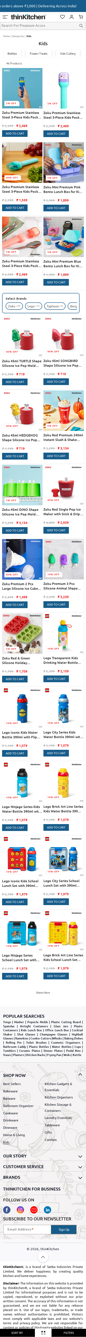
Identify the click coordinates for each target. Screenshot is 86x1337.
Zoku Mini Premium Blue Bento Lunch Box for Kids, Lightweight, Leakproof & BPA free (63, 263)
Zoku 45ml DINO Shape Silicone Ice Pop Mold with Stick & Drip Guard (20, 511)
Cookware (10, 1113)
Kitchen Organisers (59, 1097)
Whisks (57, 1038)
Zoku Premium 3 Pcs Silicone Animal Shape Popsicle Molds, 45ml (60, 586)
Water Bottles (61, 1047)
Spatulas (8, 1026)
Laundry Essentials (58, 1117)
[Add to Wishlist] (40, 107)
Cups (78, 1047)
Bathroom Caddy (14, 1047)
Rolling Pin (14, 1042)
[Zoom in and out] (43, 1333)
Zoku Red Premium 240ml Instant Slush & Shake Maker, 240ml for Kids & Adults (63, 437)
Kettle (77, 1055)
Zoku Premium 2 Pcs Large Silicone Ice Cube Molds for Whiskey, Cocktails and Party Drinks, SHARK (20, 586)
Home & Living (14, 1135)
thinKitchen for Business (32, 1189)
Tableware (52, 1125)
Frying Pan (54, 1055)
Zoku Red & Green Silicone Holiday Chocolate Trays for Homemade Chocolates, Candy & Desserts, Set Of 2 (21, 660)
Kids (6, 1142)
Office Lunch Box (57, 1030)
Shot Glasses (26, 1034)
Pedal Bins (73, 1051)
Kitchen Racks (35, 1055)
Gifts (48, 1132)
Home (6, 36)
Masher (19, 1022)
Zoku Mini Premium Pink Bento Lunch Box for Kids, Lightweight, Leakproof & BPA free (63, 189)
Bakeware (10, 1091)
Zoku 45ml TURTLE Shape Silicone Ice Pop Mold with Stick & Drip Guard (22, 363)
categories (18, 36)
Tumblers (9, 1051)
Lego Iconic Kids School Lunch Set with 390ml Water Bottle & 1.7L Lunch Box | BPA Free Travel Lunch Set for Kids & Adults (21, 883)
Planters (18, 1055)
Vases (7, 1055)
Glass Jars (61, 1026)
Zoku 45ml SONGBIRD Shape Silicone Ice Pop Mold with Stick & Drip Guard (60, 363)
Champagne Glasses (53, 1034)
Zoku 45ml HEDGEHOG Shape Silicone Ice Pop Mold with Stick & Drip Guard (20, 437)
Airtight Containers (34, 1026)
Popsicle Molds (37, 1022)
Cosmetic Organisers (65, 1042)
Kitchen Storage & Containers (58, 1107)
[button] (5, 17)
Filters (69, 1332)
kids (29, 36)
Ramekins (21, 1038)
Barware (9, 1098)
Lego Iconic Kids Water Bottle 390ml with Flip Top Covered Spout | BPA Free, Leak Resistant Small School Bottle (21, 734)
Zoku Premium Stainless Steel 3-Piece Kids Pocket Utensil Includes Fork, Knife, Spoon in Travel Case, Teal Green (22, 189)
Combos (51, 1139)
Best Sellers (12, 1083)
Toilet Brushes (36, 1042)
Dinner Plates (53, 1051)
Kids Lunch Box (31, 1030)
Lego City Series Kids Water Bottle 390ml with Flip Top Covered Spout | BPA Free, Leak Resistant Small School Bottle (62, 734)
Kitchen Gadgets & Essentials (58, 1086)
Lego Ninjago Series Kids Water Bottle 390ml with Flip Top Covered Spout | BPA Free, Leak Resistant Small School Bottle (21, 809)
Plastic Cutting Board (66, 1022)
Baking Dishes (73, 1038)
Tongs (7, 1022)
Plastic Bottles (39, 1047)
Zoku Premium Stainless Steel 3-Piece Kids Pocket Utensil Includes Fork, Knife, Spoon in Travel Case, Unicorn (63, 115)
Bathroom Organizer (18, 1105)
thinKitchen (49, 1249)
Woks (67, 1055)
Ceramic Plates (29, 1051)
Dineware (10, 1127)
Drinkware (10, 1120)
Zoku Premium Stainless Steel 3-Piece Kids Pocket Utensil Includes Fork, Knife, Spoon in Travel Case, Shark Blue (22, 114)
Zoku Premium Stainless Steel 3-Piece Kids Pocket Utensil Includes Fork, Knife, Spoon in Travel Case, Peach (22, 263)
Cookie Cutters (40, 1038)
